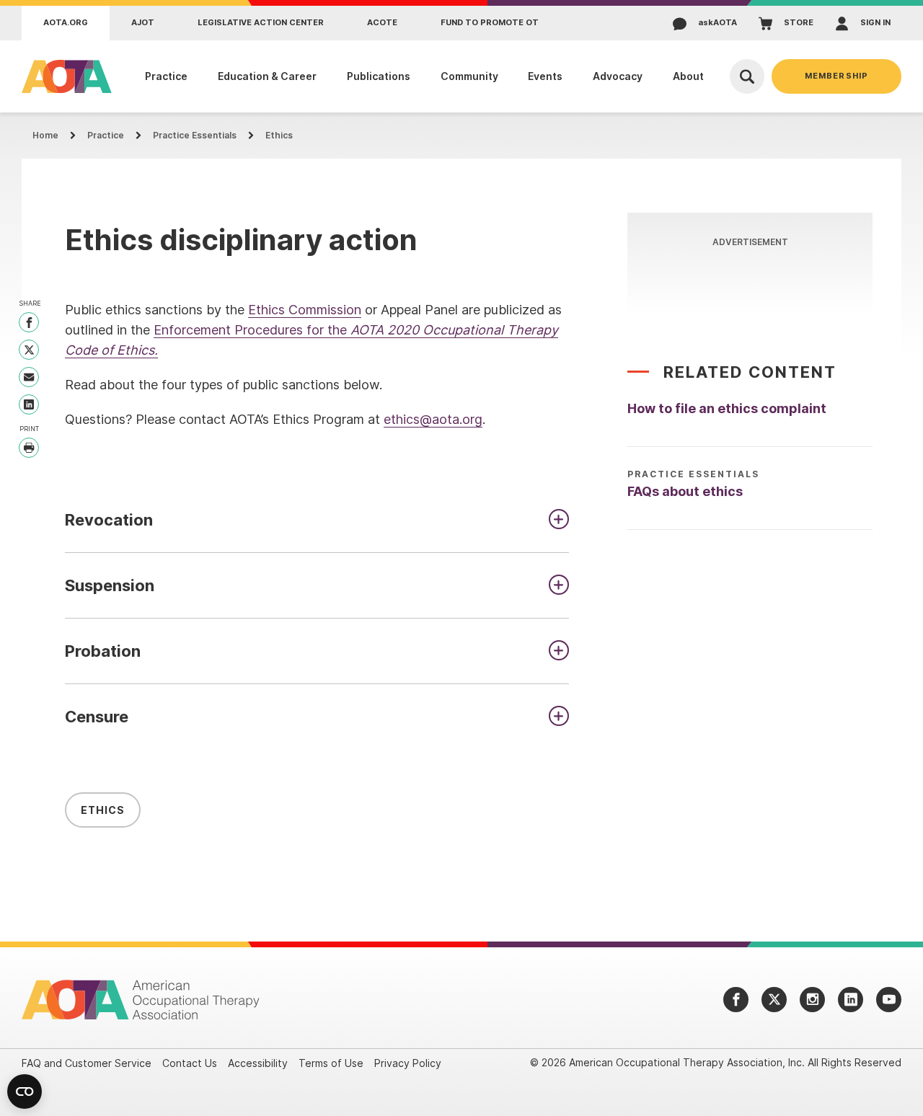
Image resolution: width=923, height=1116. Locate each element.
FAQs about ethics (685, 491)
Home (45, 135)
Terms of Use (331, 1063)
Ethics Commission (304, 309)
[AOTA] (63, 76)
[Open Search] (747, 76)
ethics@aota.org (433, 419)
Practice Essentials (195, 135)
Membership (836, 76)
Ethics (279, 135)
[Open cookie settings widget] (24, 1091)
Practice (105, 135)
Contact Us (189, 1063)
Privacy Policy (407, 1063)
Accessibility (258, 1063)
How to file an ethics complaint (726, 408)
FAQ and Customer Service (86, 1063)
